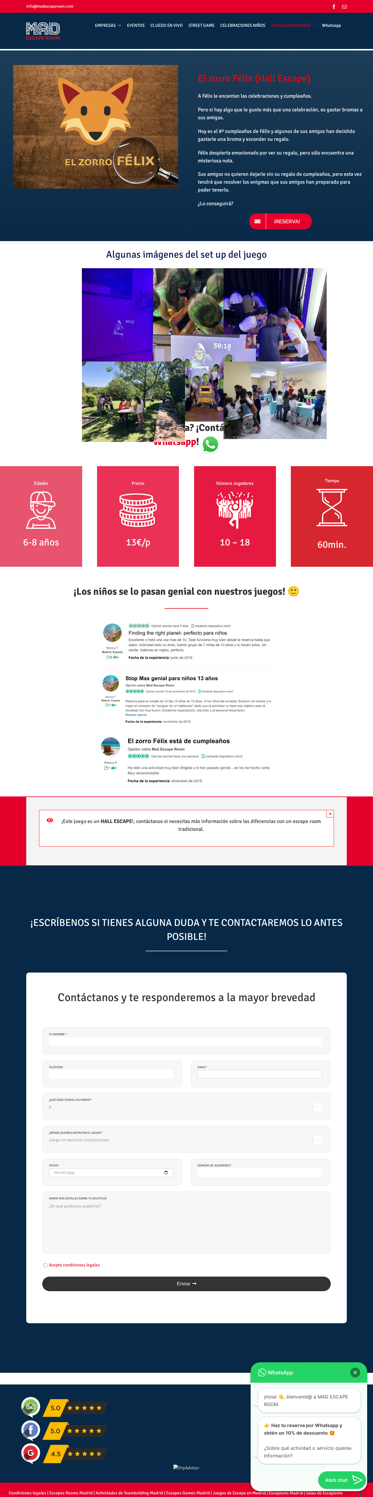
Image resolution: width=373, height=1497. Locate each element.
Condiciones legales (27, 1493)
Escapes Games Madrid (188, 1493)
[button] (355, 1372)
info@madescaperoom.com (49, 6)
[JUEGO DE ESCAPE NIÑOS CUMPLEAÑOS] (95, 67)
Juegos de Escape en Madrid (239, 1493)
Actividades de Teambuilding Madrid (129, 1493)
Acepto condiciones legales (74, 1265)
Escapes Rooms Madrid (71, 1493)
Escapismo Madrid (286, 1493)
